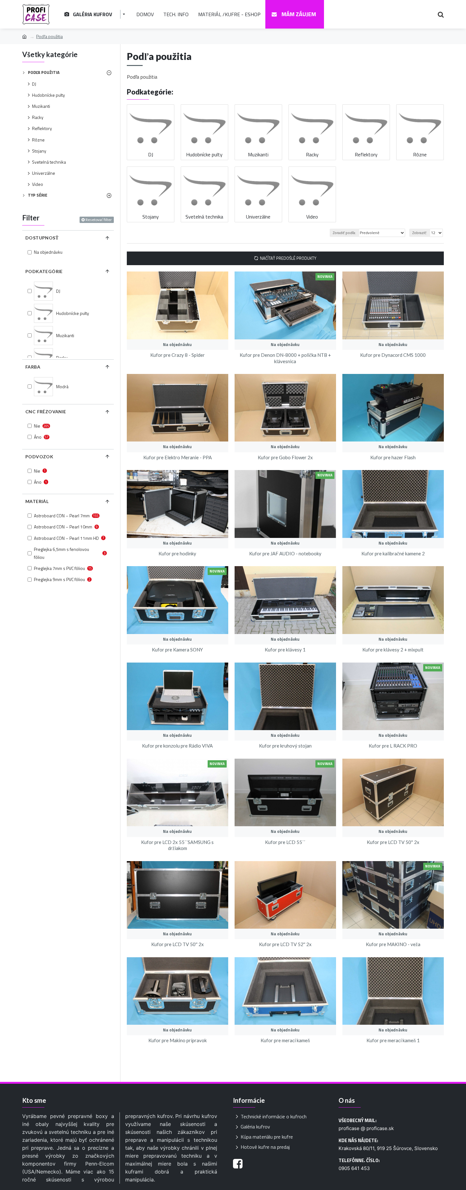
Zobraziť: (419, 233)
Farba (32, 366)
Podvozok (39, 456)
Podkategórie (44, 271)
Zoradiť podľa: (344, 233)
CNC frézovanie (45, 411)
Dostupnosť (41, 237)
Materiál (37, 501)
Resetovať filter (99, 219)
